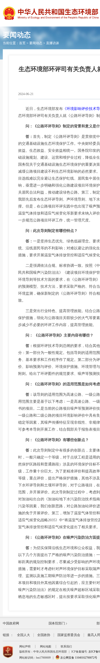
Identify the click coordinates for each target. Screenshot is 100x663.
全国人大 (23, 635)
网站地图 (45, 646)
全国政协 (43, 635)
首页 (22, 43)
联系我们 (66, 646)
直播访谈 (52, 43)
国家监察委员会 (68, 635)
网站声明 (24, 646)
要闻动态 (35, 43)
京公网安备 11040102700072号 (78, 657)
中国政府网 (11, 623)
